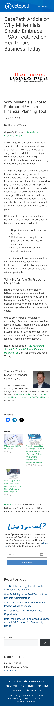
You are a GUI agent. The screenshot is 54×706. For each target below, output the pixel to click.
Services (14, 685)
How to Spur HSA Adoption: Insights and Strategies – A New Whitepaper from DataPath (12, 486)
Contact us (10, 670)
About (44, 685)
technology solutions (25, 394)
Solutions (16, 681)
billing (42, 397)
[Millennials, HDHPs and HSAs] (13, 439)
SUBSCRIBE (27, 562)
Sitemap (40, 695)
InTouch (19, 690)
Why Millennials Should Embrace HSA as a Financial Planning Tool (24, 349)
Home (7, 504)
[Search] (45, 642)
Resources (30, 685)
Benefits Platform (36, 681)
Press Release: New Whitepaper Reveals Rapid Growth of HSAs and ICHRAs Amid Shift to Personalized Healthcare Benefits (35, 454)
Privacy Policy (14, 698)
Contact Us (35, 690)
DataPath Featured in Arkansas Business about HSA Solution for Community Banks (27, 622)
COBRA (35, 397)
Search (8, 637)
